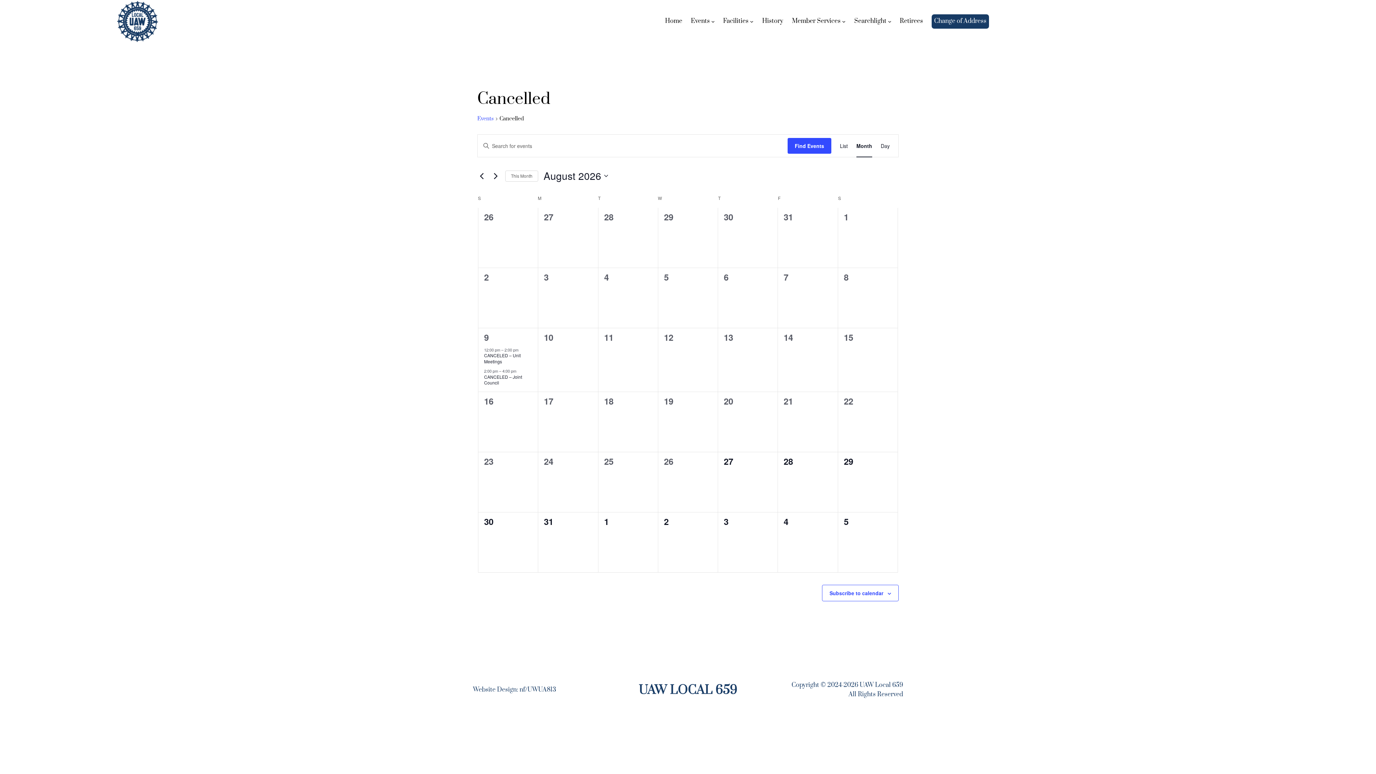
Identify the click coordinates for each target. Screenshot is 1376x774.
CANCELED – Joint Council (503, 380)
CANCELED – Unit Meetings (502, 358)
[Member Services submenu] (844, 21)
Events (485, 118)
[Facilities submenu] (752, 21)
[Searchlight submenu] (890, 21)
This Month (521, 176)
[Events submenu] (713, 21)
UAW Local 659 (688, 690)
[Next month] (495, 176)
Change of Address (960, 21)
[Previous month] (481, 176)
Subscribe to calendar (856, 593)
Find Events (809, 145)
